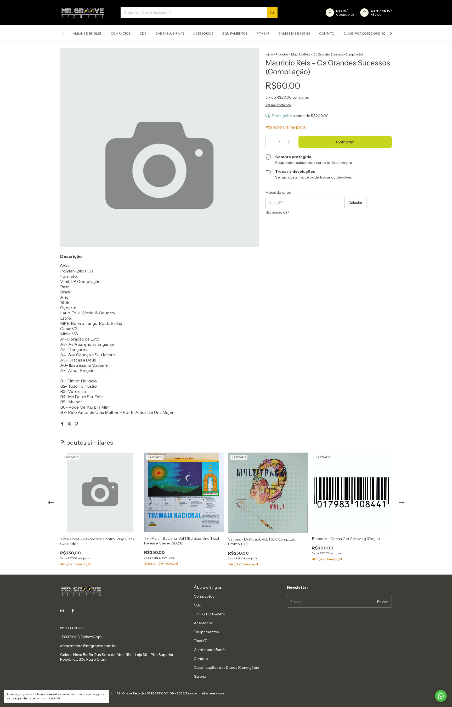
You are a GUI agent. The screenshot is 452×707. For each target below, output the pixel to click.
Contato (326, 33)
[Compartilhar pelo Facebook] (62, 423)
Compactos (121, 33)
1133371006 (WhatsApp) (81, 636)
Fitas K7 (263, 33)
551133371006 (72, 628)
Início (269, 54)
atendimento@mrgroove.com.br (88, 645)
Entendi (54, 698)
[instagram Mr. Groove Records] (62, 610)
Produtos (282, 54)
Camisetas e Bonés (294, 33)
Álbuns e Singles (87, 33)
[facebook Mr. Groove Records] (73, 610)
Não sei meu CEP (277, 212)
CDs (143, 33)
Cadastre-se (345, 14)
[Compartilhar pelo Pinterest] (76, 423)
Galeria (200, 676)
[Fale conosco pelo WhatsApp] (441, 696)
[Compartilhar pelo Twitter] (69, 423)
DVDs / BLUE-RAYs (169, 33)
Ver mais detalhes (278, 105)
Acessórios (203, 33)
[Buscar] (272, 12)
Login (341, 11)
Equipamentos (234, 33)
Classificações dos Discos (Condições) (377, 33)
